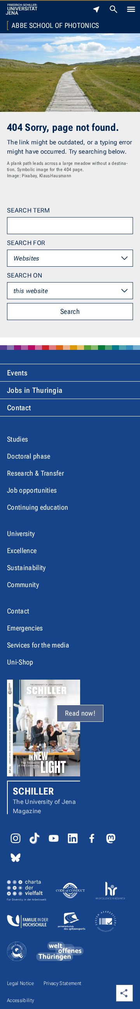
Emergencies (25, 628)
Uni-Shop (20, 662)
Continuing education (37, 507)
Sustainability (26, 568)
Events (17, 372)
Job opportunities (32, 490)
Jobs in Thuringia (34, 390)
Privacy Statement (62, 983)
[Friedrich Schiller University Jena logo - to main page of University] (21, 9)
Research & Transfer (35, 473)
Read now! (80, 713)
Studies (17, 439)
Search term (28, 210)
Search (70, 311)
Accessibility (20, 1000)
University (21, 533)
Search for (26, 243)
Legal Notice (20, 983)
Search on (24, 275)
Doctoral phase (28, 456)
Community (23, 585)
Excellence (22, 550)
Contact (19, 407)
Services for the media (38, 645)
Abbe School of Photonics (55, 25)
